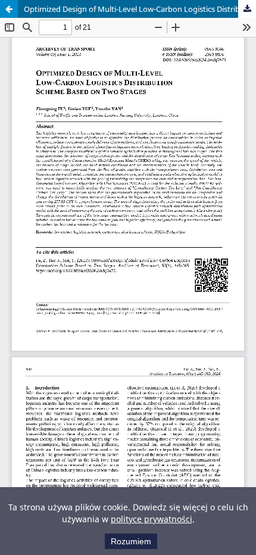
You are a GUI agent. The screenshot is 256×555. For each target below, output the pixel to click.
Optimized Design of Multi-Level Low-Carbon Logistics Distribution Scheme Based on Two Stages (140, 9)
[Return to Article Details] (9, 9)
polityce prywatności (151, 519)
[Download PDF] (247, 9)
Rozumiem (131, 541)
